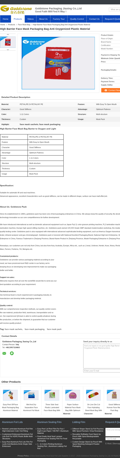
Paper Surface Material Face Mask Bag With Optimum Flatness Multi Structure (72, 408)
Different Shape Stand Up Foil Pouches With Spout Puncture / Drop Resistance (88, 430)
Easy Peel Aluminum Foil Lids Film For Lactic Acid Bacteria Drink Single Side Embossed (17, 444)
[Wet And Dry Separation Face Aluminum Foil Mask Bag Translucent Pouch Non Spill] (31, 395)
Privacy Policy (23, 456)
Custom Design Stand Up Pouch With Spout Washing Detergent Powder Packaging (87, 444)
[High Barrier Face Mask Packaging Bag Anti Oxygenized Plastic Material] (8, 42)
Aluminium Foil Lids (12, 422)
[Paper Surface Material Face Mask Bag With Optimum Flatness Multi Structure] (72, 395)
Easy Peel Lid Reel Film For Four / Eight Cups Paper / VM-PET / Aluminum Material (52, 431)
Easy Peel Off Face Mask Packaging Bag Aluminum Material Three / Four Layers (10, 408)
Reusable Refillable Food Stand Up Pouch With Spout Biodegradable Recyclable (86, 436)
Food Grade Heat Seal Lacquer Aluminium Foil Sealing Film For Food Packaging (52, 438)
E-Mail (108, 443)
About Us (43, 19)
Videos (30, 19)
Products (18, 19)
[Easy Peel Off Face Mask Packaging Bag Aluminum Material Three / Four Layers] (10, 395)
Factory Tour (59, 19)
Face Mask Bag (24, 25)
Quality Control (77, 19)
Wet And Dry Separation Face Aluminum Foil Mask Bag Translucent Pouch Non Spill (31, 408)
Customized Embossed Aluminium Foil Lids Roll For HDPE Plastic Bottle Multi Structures (17, 436)
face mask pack (54, 329)
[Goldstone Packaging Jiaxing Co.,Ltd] (16, 9)
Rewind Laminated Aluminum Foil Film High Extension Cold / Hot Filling (17, 430)
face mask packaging (34, 329)
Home (5, 19)
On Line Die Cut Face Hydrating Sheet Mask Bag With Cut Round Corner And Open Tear (93, 408)
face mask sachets (13, 329)
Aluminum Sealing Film (49, 422)
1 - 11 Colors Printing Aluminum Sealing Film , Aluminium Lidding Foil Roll (52, 446)
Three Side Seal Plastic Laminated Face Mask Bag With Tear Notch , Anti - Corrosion (52, 408)
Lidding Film (78, 422)
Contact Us (94, 19)
